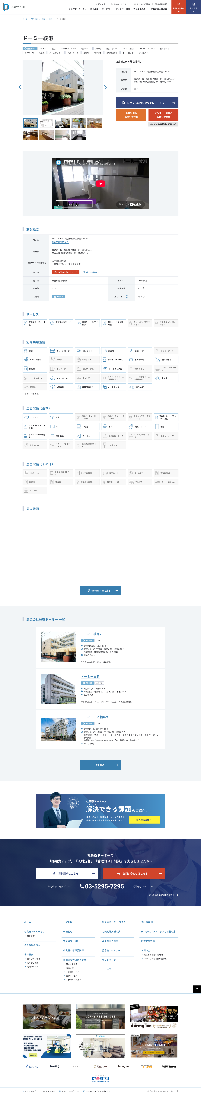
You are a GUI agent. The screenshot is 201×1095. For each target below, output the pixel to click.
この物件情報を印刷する (163, 124)
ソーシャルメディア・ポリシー (98, 1091)
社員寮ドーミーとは (78, 9)
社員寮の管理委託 (72, 950)
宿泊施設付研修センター (75, 959)
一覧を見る (98, 765)
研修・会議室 (71, 964)
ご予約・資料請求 (73, 979)
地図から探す (32, 966)
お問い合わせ (179, 6)
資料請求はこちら (65, 873)
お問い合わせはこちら (132, 873)
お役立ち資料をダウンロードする (143, 102)
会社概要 (161, 4)
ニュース (106, 969)
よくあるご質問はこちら (163, 894)
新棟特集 (101, 4)
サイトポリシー (48, 1091)
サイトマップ (30, 1091)
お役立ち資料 (148, 941)
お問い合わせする (63, 272)
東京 (50, 19)
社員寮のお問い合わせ (153, 954)
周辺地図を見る (59, 241)
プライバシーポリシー (70, 1091)
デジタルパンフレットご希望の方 (158, 931)
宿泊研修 (70, 968)
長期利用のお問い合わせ (131, 114)
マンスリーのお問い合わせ (155, 958)
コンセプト (32, 935)
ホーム (25, 19)
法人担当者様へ (140, 9)
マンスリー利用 (123, 9)
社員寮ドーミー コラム (114, 922)
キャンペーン (109, 959)
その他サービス (72, 971)
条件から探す (32, 962)
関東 (43, 19)
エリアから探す (33, 958)
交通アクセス (71, 975)
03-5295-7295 (104, 886)
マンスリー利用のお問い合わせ (163, 114)
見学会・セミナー (119, 4)
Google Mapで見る (99, 590)
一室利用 (67, 922)
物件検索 (94, 9)
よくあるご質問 (142, 4)
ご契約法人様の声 (159, 9)
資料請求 (194, 6)
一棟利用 (67, 931)
